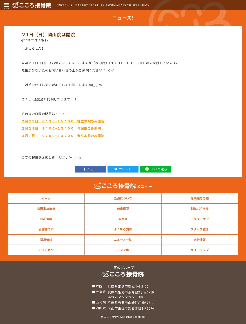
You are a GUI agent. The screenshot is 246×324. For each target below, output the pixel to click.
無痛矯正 (123, 208)
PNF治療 (46, 219)
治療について (123, 198)
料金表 (123, 219)
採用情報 (46, 240)
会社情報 (200, 240)
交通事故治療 (46, 208)
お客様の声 (46, 229)
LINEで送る (159, 169)
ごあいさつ (46, 250)
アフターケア (200, 219)
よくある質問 (123, 229)
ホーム (46, 198)
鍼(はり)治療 (200, 208)
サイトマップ (200, 250)
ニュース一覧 (123, 240)
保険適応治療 (200, 198)
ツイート (125, 169)
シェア (92, 169)
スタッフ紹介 (200, 229)
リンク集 (123, 250)
